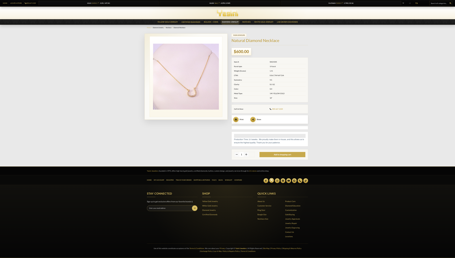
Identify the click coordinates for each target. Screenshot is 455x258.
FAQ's (214, 180)
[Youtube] (288, 180)
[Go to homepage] (227, 13)
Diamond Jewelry (209, 210)
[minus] (236, 154)
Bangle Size (261, 214)
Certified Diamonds (209, 214)
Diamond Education (292, 206)
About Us (261, 201)
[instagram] (277, 180)
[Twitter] (271, 180)
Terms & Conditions (197, 248)
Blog (221, 180)
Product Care (290, 201)
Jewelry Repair (291, 223)
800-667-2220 (31, 3)
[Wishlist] (405, 3)
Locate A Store (16, 3)
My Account (159, 180)
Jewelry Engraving (292, 228)
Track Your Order (184, 180)
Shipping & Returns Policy (291, 248)
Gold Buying (290, 214)
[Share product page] (253, 119)
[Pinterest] (283, 180)
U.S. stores (253, 171)
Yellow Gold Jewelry (210, 201)
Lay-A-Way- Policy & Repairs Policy (227, 251)
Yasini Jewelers (152, 171)
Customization (291, 210)
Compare (238, 180)
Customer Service (264, 206)
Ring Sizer (261, 210)
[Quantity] (241, 154)
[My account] (410, 3)
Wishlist (228, 180)
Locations (289, 236)
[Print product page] (236, 119)
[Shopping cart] (423, 3)
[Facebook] (266, 180)
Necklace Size (262, 219)
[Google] (294, 180)
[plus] (246, 154)
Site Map (266, 248)
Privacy (222, 248)
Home (5, 3)
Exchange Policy (206, 251)
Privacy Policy (276, 248)
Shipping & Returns (202, 180)
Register (170, 180)
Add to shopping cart (282, 154)
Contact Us (289, 232)
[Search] (450, 3)
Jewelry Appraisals (292, 219)
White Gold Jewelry (210, 206)
